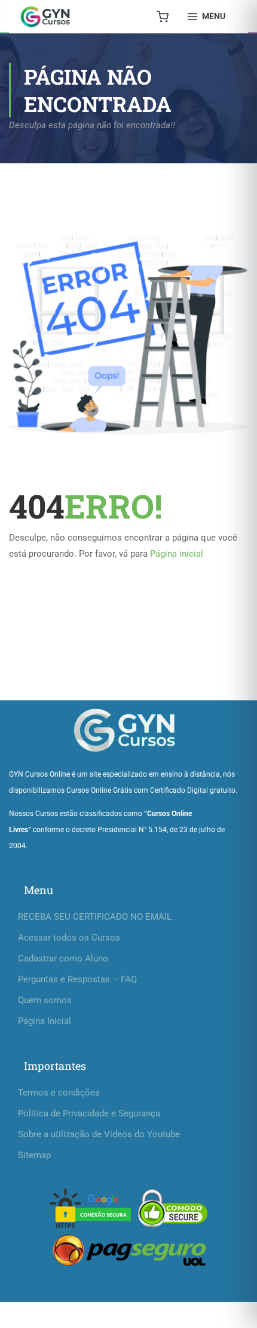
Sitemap (34, 1155)
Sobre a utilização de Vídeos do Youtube (99, 1134)
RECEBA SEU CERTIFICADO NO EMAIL (95, 916)
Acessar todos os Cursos (69, 937)
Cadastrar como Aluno (63, 958)
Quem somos (45, 1000)
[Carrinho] (163, 16)
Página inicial (176, 553)
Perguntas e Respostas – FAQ (77, 979)
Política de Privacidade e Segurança (89, 1113)
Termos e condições (59, 1092)
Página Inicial (44, 1021)
